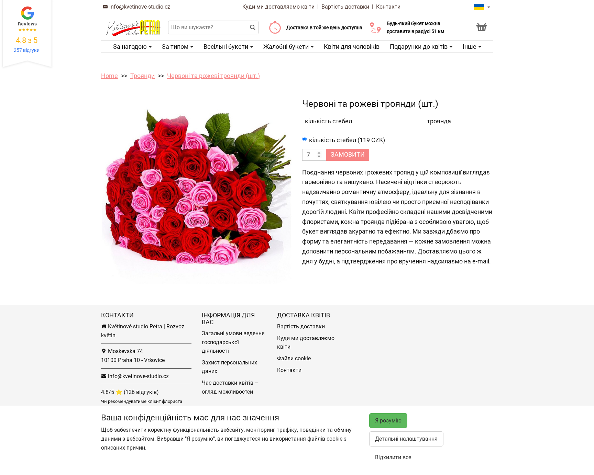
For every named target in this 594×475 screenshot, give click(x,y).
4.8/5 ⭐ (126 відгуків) (130, 392)
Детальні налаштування (406, 439)
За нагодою (130, 46)
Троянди (142, 75)
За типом (176, 46)
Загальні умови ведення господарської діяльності (233, 342)
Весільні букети (227, 46)
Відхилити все (393, 457)
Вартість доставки (345, 6)
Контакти (388, 6)
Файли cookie (294, 358)
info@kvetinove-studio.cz (139, 6)
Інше (470, 46)
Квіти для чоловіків (352, 46)
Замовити (348, 154)
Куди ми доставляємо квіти (278, 6)
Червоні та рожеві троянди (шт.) (213, 75)
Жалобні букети (286, 46)
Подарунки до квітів (419, 46)
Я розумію (388, 420)
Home (109, 75)
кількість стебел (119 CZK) (347, 140)
